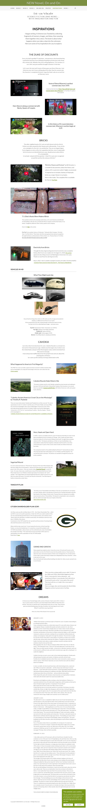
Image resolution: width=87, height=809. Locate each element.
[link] (43, 14)
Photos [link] (48, 8)
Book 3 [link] (32, 8)
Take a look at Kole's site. (39, 499)
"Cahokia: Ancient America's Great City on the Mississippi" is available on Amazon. (31, 413)
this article (69, 253)
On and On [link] (40, 8)
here (19, 535)
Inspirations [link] (57, 8)
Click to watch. (14, 371)
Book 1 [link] (18, 8)
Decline (68, 804)
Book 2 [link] (25, 8)
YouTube (54, 180)
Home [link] (12, 8)
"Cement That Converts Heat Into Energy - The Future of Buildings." (53, 262)
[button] (66, 8)
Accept (79, 804)
